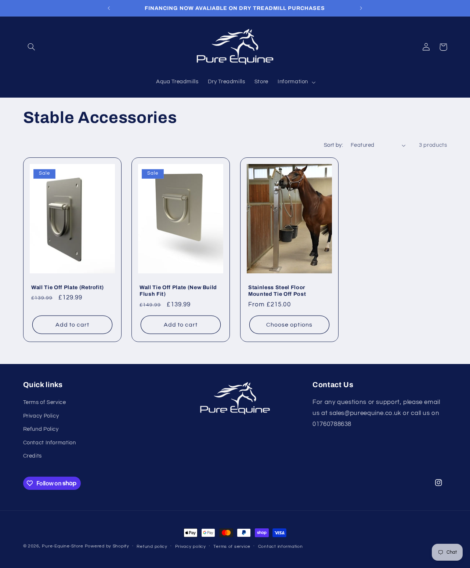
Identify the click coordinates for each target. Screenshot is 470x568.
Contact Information (49, 442)
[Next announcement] (361, 8)
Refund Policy (41, 429)
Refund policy (152, 547)
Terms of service (231, 547)
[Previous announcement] (109, 8)
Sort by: (333, 145)
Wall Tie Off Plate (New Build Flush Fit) (178, 290)
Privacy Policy (41, 416)
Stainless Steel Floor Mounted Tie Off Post (277, 290)
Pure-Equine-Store (62, 546)
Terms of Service (44, 402)
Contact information (280, 547)
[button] (31, 47)
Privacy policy (190, 547)
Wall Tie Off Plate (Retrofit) (67, 287)
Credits (32, 456)
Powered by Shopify (107, 546)
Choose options (289, 325)
